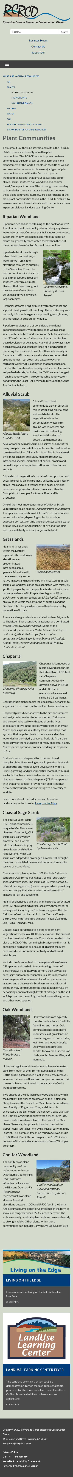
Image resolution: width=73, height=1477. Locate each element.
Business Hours (38, 40)
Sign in (34, 1465)
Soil (9, 119)
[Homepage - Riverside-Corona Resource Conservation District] (36, 15)
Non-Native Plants (22, 103)
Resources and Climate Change (24, 124)
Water (10, 113)
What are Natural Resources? (21, 76)
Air (8, 81)
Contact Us (38, 46)
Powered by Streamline (16, 1465)
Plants (11, 87)
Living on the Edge (46, 803)
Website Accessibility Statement (21, 1461)
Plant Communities (22, 92)
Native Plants (19, 97)
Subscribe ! (38, 52)
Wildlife (11, 108)
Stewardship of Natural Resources (26, 129)
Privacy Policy (10, 1452)
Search (64, 31)
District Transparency (15, 1456)
